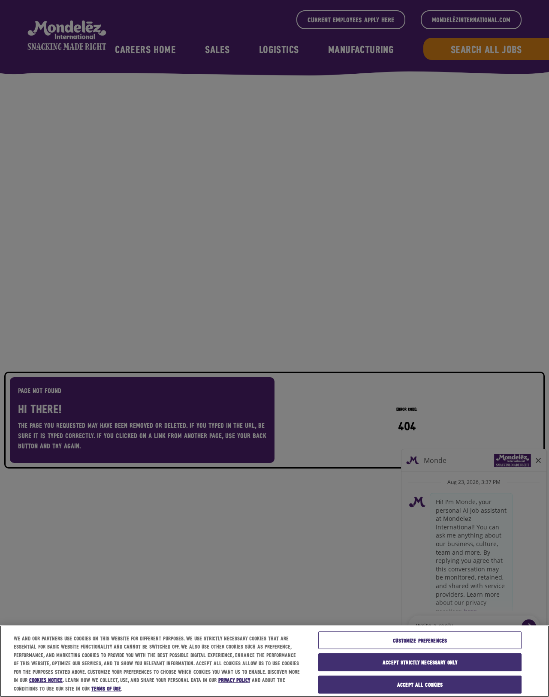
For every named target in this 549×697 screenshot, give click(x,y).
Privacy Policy (234, 680)
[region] (274, 661)
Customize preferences (420, 640)
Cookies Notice (46, 680)
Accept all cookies (420, 684)
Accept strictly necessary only (420, 662)
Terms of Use (106, 688)
